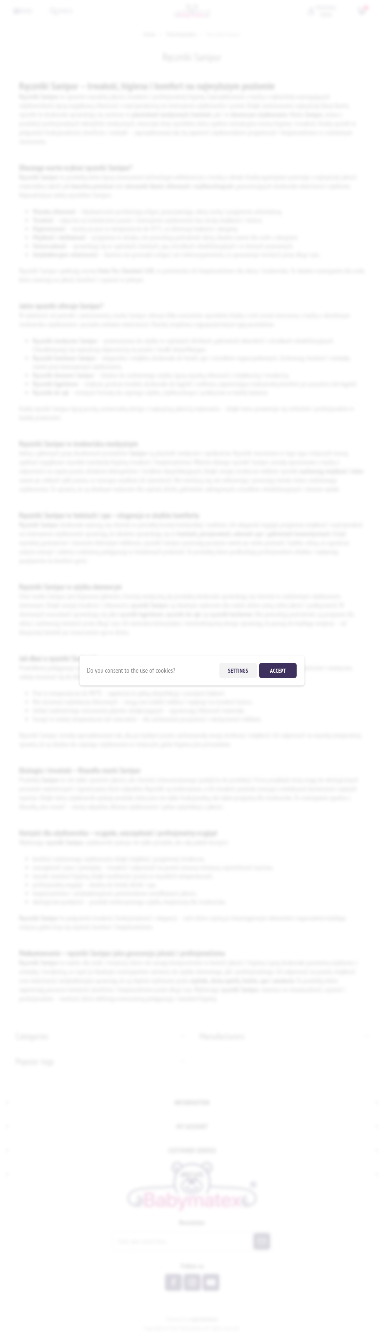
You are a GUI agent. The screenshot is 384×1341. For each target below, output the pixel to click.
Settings (238, 670)
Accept (278, 670)
